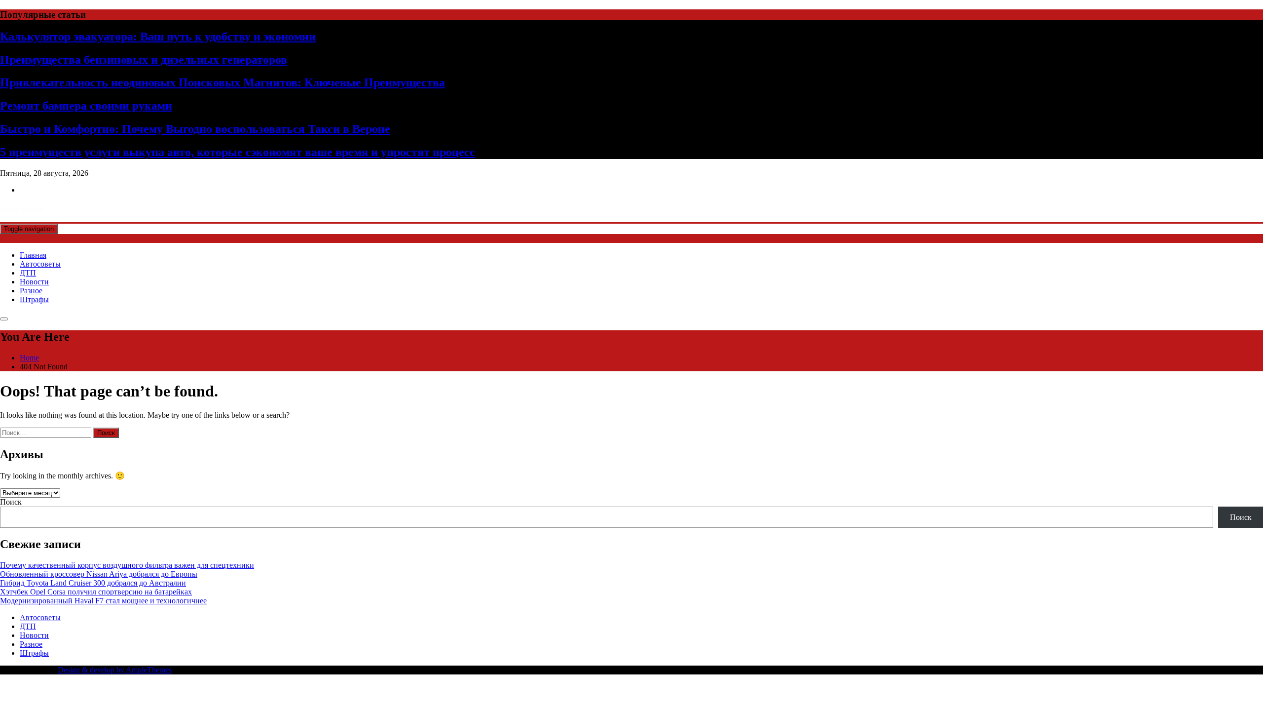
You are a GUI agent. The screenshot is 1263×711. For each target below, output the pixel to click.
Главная (33, 255)
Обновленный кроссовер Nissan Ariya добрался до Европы (98, 574)
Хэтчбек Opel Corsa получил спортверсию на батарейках (96, 592)
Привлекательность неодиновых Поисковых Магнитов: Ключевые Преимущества (222, 82)
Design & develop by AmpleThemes (115, 670)
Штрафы (34, 299)
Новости (34, 281)
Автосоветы (40, 264)
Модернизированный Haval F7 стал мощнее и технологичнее (103, 600)
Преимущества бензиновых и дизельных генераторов (143, 59)
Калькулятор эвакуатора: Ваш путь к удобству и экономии (158, 36)
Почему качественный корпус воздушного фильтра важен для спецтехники (127, 565)
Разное (31, 290)
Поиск (11, 502)
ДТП (28, 273)
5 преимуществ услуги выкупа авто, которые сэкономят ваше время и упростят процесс (237, 152)
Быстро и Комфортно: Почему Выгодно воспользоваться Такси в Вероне (195, 128)
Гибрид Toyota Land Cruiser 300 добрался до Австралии (93, 583)
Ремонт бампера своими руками (86, 105)
